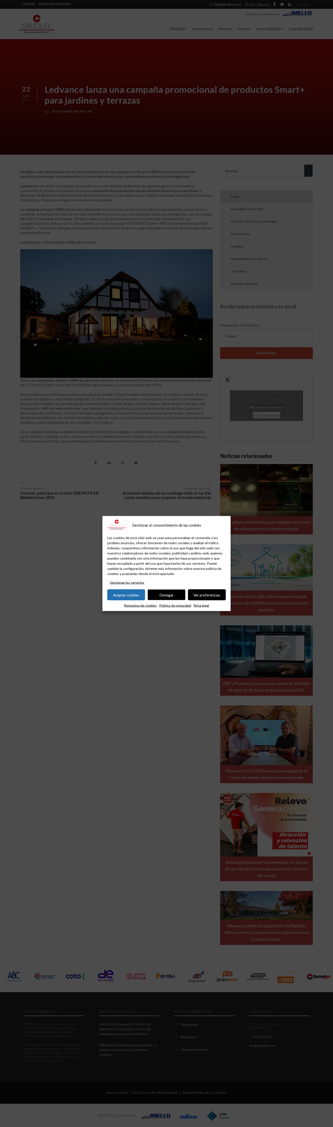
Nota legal (201, 605)
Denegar (166, 595)
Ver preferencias (206, 595)
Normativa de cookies (140, 605)
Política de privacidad (175, 605)
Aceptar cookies (126, 595)
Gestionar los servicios (127, 582)
